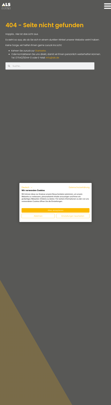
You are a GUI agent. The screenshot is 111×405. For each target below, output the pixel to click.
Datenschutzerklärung (79, 187)
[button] (27, 187)
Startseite (40, 50)
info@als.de (52, 57)
